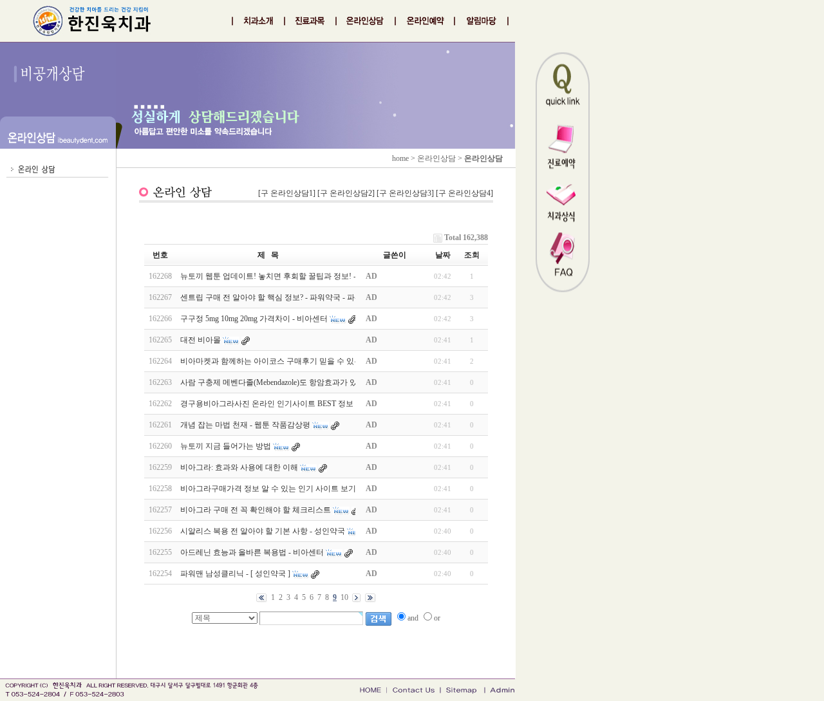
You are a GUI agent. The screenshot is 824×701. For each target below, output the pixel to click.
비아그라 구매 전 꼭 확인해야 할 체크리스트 (255, 509)
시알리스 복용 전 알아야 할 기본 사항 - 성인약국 (262, 531)
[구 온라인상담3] (405, 193)
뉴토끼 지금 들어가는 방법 (225, 446)
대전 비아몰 (200, 339)
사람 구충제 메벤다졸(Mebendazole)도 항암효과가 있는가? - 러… (289, 382)
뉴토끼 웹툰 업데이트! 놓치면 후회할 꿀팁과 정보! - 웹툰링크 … (289, 276)
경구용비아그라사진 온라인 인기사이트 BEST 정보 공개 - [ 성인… (292, 403)
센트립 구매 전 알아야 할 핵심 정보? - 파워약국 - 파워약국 (279, 297)
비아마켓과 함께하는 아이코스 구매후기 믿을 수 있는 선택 (279, 361)
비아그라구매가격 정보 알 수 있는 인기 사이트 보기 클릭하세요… (292, 488)
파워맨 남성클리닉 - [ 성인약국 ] (235, 573)
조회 (472, 254)
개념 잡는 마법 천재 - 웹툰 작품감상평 (245, 424)
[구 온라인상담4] (464, 193)
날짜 (443, 254)
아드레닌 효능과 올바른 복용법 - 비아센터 (252, 552)
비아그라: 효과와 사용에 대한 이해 (239, 467)
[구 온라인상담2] (346, 193)
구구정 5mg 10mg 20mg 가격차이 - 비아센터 (254, 318)
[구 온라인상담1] (286, 193)
